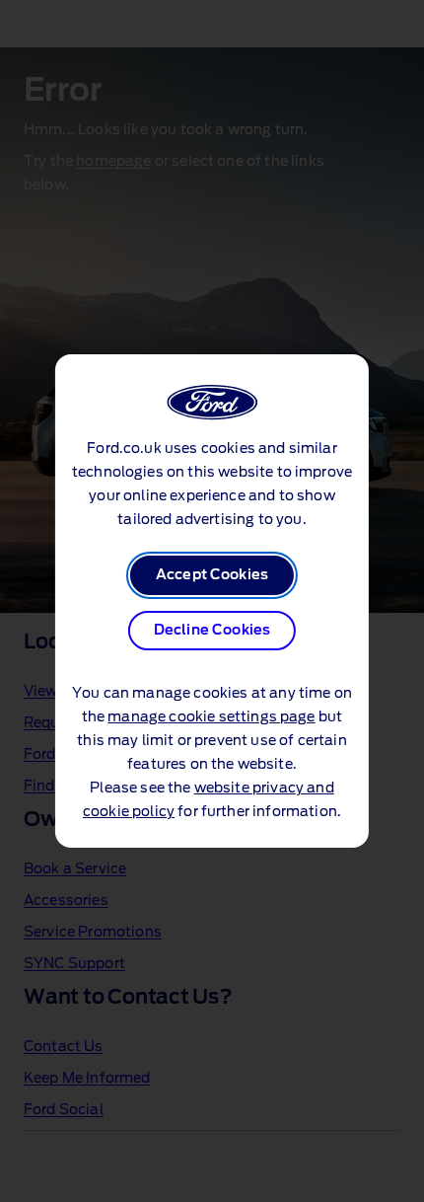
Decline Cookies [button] (212, 631)
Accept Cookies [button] (212, 575)
